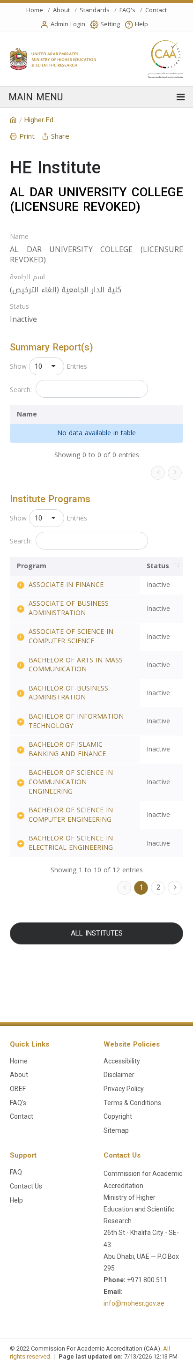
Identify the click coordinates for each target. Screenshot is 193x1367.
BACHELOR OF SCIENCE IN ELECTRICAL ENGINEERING (71, 843)
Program (31, 566)
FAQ (16, 1172)
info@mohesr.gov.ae (134, 1303)
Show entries (48, 366)
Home (34, 10)
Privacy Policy (124, 1088)
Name (19, 237)
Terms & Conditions (132, 1103)
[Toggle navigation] (96, 97)
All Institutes (97, 933)
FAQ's (127, 10)
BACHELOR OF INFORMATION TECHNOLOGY (76, 721)
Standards (95, 10)
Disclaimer (119, 1074)
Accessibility (122, 1061)
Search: (21, 390)
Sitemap (116, 1130)
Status (19, 307)
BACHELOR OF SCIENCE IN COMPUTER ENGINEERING (71, 815)
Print (27, 136)
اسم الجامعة (27, 277)
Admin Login (68, 24)
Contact (156, 10)
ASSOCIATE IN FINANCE (66, 585)
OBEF (18, 1088)
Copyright (118, 1116)
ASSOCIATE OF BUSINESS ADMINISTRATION (69, 608)
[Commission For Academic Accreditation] (13, 120)
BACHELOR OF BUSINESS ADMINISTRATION (68, 693)
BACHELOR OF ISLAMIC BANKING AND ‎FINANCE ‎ (68, 749)
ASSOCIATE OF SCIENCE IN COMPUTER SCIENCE (71, 636)
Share (60, 136)
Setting (110, 24)
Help (141, 24)
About (61, 10)
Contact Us (26, 1186)
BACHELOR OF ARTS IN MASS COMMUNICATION (76, 665)
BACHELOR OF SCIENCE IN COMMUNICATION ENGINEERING (71, 781)
